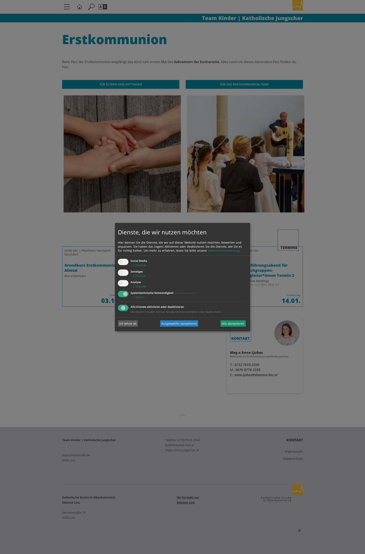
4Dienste (138, 276)
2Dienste (138, 265)
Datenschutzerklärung (223, 251)
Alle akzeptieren (233, 324)
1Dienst (137, 297)
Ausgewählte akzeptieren (179, 324)
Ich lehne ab (128, 324)
